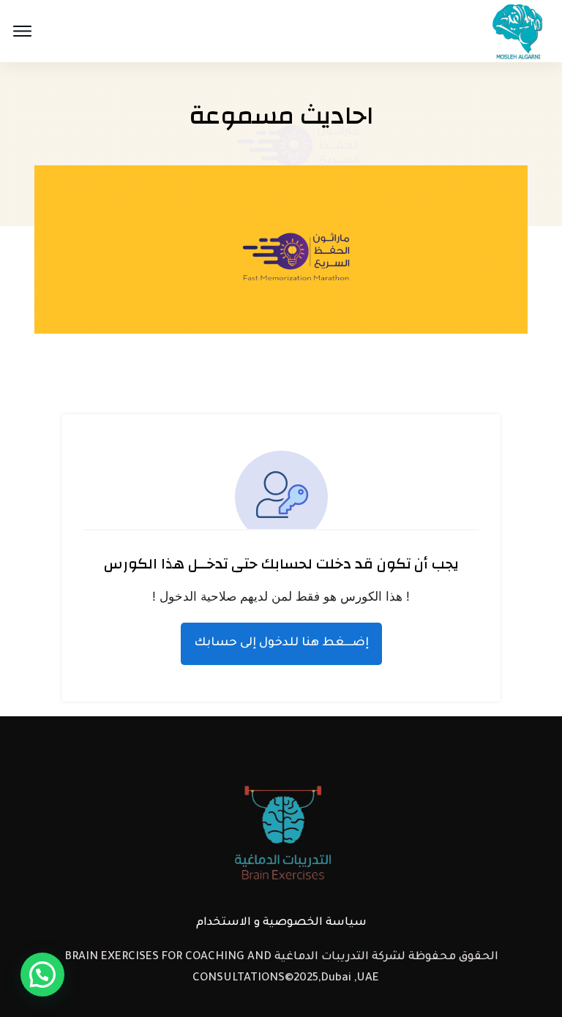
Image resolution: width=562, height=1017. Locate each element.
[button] (42, 975)
